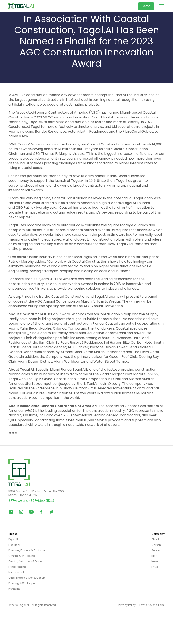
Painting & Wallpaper (21, 583)
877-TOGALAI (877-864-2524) (31, 501)
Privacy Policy (127, 605)
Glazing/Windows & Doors (25, 561)
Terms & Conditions (152, 605)
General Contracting (21, 556)
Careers (156, 545)
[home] (21, 6)
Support (156, 550)
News (154, 561)
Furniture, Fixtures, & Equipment (27, 550)
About (155, 539)
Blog (154, 556)
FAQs (154, 567)
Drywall (13, 539)
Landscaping (17, 567)
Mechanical (16, 572)
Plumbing (14, 589)
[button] (160, 6)
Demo (146, 6)
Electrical (14, 545)
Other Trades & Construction (26, 578)
